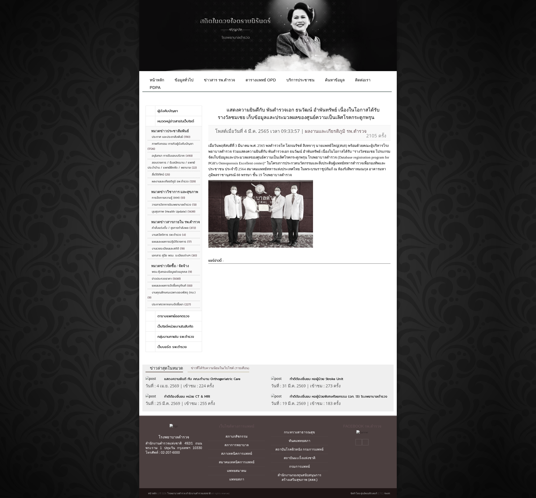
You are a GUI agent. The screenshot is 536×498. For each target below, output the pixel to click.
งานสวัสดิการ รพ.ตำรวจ (169, 235)
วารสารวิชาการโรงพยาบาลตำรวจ (174, 204)
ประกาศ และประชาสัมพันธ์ (171, 137)
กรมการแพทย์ (299, 466)
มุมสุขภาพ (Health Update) (173, 211)
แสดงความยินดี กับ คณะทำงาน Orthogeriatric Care (203, 379)
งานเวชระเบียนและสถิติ (168, 248)
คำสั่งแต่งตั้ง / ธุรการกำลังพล (174, 228)
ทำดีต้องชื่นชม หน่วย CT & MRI (187, 396)
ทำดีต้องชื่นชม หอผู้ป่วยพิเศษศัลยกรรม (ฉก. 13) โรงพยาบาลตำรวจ (338, 396)
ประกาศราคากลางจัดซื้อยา (171, 304)
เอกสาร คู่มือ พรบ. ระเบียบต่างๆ (174, 255)
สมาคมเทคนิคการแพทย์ (236, 462)
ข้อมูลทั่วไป (183, 80)
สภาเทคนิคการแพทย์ (236, 453)
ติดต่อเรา (362, 80)
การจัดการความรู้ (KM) (168, 198)
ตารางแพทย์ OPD (260, 80)
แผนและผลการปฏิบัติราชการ (172, 241)
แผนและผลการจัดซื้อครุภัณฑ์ (172, 285)
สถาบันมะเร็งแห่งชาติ (299, 458)
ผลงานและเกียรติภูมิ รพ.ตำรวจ (174, 181)
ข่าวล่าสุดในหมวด (166, 368)
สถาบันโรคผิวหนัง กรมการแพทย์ (299, 449)
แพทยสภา (236, 479)
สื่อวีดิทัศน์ (161, 174)
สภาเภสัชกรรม (236, 436)
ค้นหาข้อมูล (334, 80)
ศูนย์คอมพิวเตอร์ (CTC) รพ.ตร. (375, 493)
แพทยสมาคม (236, 470)
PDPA (155, 87)
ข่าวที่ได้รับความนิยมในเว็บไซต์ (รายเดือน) (219, 368)
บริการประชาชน (299, 80)
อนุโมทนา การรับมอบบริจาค (172, 156)
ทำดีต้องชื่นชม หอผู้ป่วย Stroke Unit (316, 379)
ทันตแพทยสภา (299, 441)
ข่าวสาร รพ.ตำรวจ (219, 80)
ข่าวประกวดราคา (166, 279)
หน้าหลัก (156, 80)
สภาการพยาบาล (236, 445)
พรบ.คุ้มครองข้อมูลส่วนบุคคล (172, 272)
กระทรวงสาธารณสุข (299, 432)
